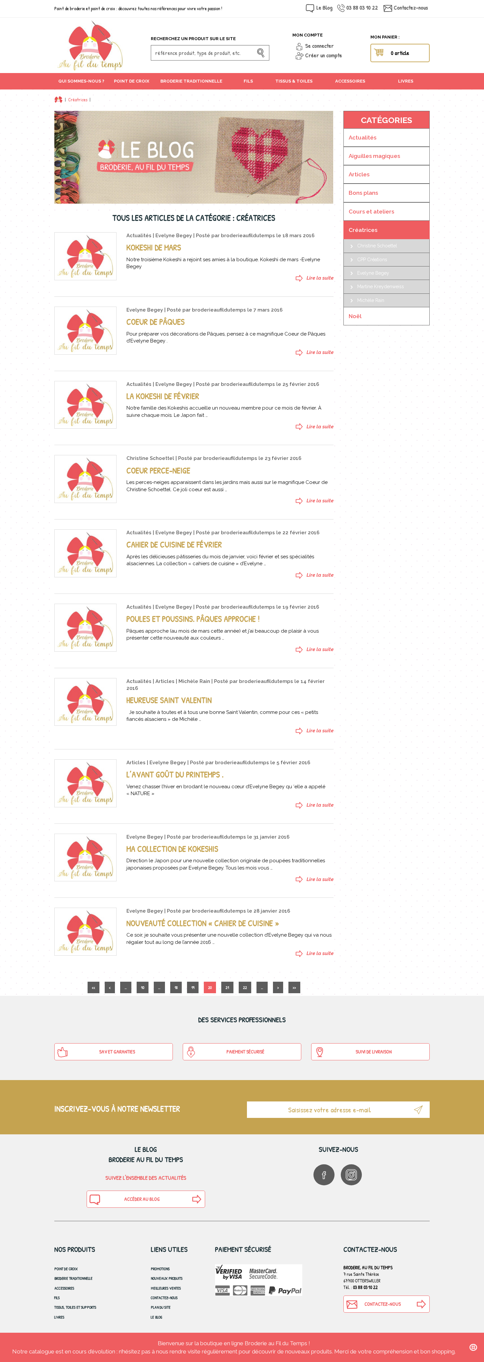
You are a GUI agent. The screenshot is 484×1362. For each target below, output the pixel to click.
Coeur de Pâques (155, 321)
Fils (57, 1297)
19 (192, 987)
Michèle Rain (194, 681)
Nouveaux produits (166, 1278)
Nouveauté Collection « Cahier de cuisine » (202, 923)
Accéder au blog (142, 1199)
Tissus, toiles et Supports (75, 1307)
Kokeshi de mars (153, 247)
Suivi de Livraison (374, 1051)
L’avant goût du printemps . (175, 774)
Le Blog (324, 7)
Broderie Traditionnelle (73, 1278)
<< (93, 987)
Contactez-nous (411, 7)
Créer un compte (323, 55)
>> (294, 987)
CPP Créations (372, 259)
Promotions (160, 1269)
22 (245, 987)
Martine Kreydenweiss (380, 286)
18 (176, 987)
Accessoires (64, 1288)
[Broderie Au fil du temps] (100, 45)
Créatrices (77, 99)
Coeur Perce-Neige (158, 470)
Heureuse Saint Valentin (169, 700)
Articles (165, 681)
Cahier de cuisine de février (174, 544)
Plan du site (161, 1307)
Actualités (138, 236)
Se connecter (319, 45)
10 (142, 987)
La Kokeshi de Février (162, 396)
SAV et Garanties (117, 1051)
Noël (355, 316)
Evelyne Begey (173, 236)
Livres (59, 1317)
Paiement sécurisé (245, 1051)
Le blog (156, 1317)
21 (227, 987)
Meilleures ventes (166, 1288)
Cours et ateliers (371, 211)
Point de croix (66, 1269)
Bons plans (363, 192)
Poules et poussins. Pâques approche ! (193, 618)
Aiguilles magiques (374, 156)
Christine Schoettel (150, 458)
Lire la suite (320, 278)
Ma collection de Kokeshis (172, 848)
